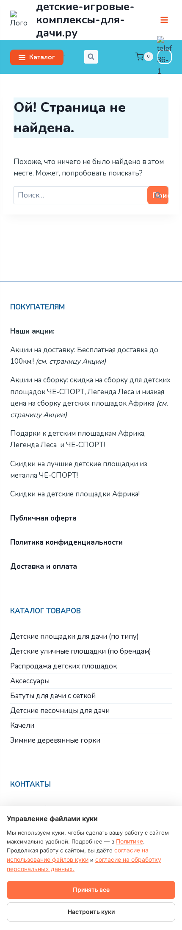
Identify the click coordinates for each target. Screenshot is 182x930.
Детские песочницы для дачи (60, 711)
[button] (36, 57)
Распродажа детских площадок (63, 666)
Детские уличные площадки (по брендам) (80, 651)
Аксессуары (30, 681)
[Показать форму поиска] (91, 57)
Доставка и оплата (43, 566)
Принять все (91, 889)
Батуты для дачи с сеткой (53, 696)
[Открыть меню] (164, 19)
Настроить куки (91, 911)
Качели (22, 725)
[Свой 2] (164, 57)
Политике (129, 841)
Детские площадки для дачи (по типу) (74, 636)
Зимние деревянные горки (55, 740)
